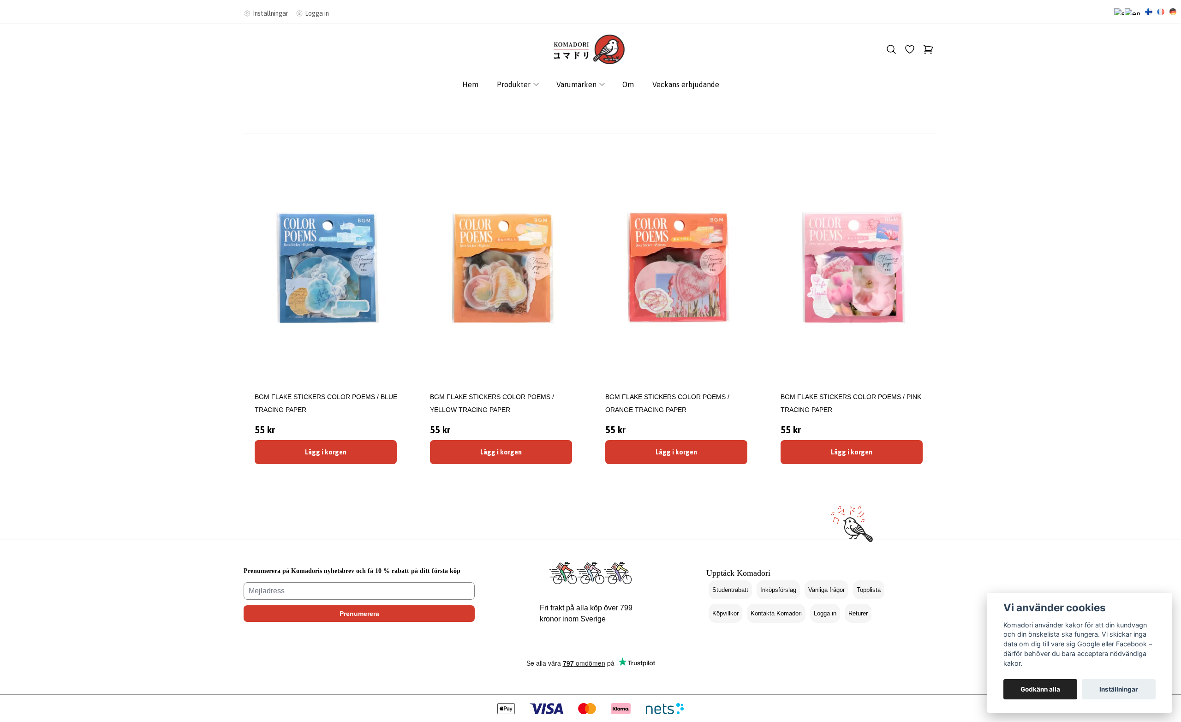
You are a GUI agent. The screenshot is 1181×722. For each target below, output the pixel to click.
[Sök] (891, 49)
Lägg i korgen (325, 452)
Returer (858, 613)
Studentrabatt (730, 589)
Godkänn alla (1040, 689)
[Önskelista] (910, 49)
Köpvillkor (725, 613)
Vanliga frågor (826, 589)
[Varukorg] (928, 49)
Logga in (825, 613)
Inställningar (1118, 689)
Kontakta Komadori (776, 613)
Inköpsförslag (778, 589)
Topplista (869, 589)
